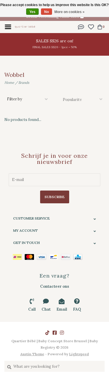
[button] (81, 26)
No (46, 12)
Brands (23, 82)
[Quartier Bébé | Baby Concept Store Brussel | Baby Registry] (25, 26)
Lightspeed (79, 354)
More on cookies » (69, 12)
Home (9, 82)
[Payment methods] (19, 256)
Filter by (14, 99)
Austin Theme (32, 354)
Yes (32, 12)
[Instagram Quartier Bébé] (62, 332)
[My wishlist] (91, 26)
